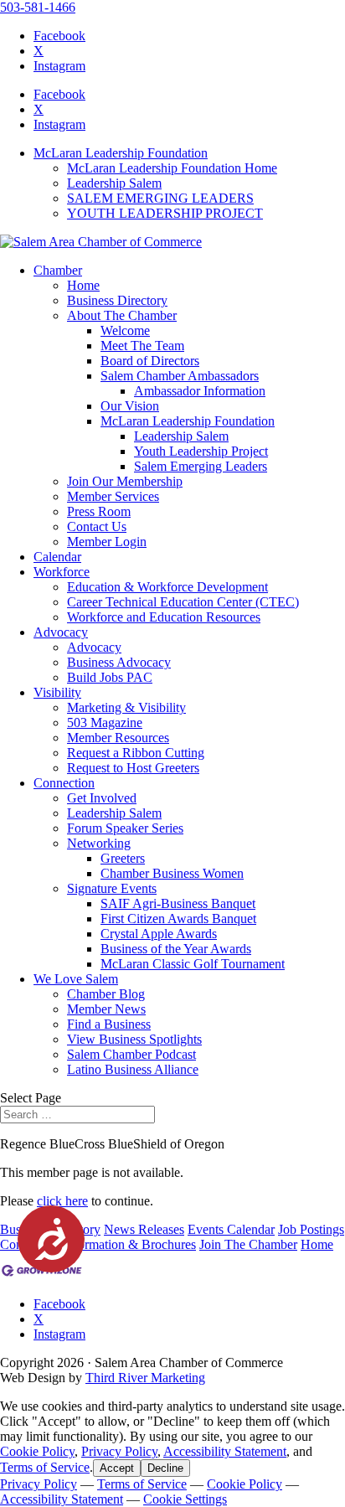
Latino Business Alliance (132, 1069)
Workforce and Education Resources (163, 617)
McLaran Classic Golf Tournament (192, 964)
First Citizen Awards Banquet (178, 918)
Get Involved (101, 798)
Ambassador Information (199, 391)
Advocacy (60, 632)
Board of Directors (149, 361)
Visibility (57, 692)
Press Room (99, 511)
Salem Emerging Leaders (200, 466)
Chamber (57, 270)
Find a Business (109, 1024)
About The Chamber (122, 315)
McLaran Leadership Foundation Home (172, 168)
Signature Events (112, 888)
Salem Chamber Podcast (131, 1054)
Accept (117, 1468)
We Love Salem (75, 979)
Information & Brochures (129, 1244)
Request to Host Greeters (133, 768)
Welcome (125, 330)
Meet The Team (142, 345)
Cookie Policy (37, 1451)
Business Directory (117, 300)
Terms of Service (45, 1467)
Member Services (113, 496)
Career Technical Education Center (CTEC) (183, 602)
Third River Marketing (145, 1377)
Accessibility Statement (224, 1451)
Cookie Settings (185, 1499)
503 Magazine (104, 722)
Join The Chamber (248, 1244)
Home (83, 285)
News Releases (144, 1229)
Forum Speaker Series (125, 828)
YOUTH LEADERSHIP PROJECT (165, 213)
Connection (64, 783)
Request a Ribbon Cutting (135, 753)
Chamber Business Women (172, 873)
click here (62, 1201)
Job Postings (311, 1229)
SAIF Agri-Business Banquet (177, 903)
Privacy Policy (119, 1451)
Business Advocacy (119, 662)
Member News (106, 1009)
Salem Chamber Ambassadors (179, 376)
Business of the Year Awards (175, 949)
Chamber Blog (106, 994)
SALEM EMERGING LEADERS (160, 198)
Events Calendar (231, 1229)
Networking (99, 843)
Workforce (61, 572)
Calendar (57, 557)
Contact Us (96, 526)
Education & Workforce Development (167, 587)
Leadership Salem (114, 183)
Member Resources (118, 737)
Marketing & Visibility (126, 707)
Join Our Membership (125, 481)
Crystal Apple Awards (158, 933)
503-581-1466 (37, 7)
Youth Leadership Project (201, 451)
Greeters (122, 858)
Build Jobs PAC (109, 677)
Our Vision (129, 406)
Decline (165, 1468)
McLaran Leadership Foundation (120, 153)
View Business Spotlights (134, 1039)
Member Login (107, 541)
